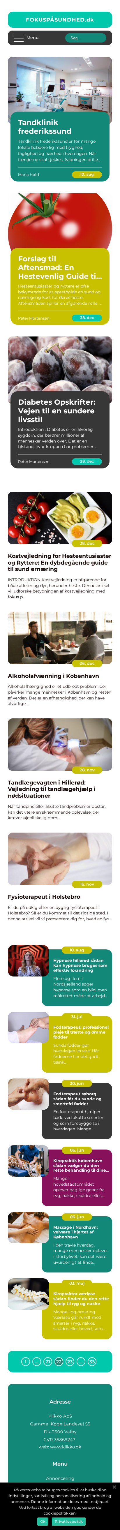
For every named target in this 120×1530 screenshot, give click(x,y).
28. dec (87, 317)
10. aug (87, 174)
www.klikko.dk (65, 1447)
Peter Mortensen (34, 318)
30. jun (77, 1083)
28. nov (87, 770)
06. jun (77, 1150)
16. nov (87, 884)
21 (48, 1362)
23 (70, 1362)
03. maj (76, 1283)
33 (92, 1362)
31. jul (76, 1016)
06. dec (87, 663)
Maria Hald (28, 174)
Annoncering (60, 1478)
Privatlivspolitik (69, 1521)
